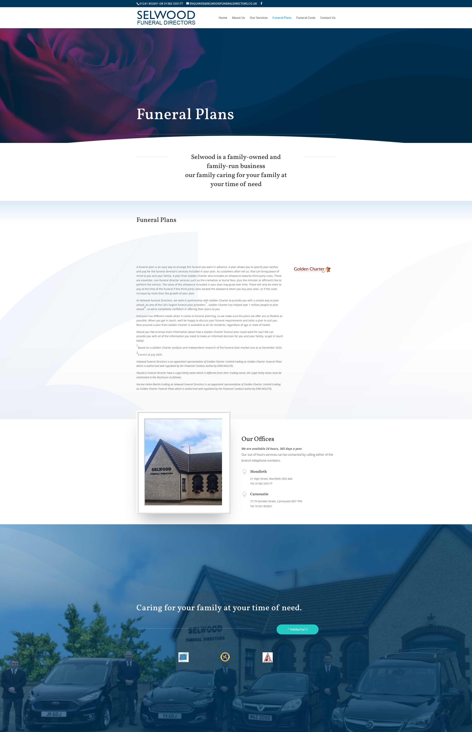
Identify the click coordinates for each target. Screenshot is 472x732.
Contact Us (328, 18)
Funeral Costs (305, 18)
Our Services (259, 18)
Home (223, 18)
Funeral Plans (282, 18)
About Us (238, 18)
